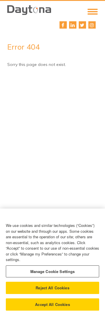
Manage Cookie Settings (52, 271)
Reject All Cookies (52, 287)
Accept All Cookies (52, 304)
